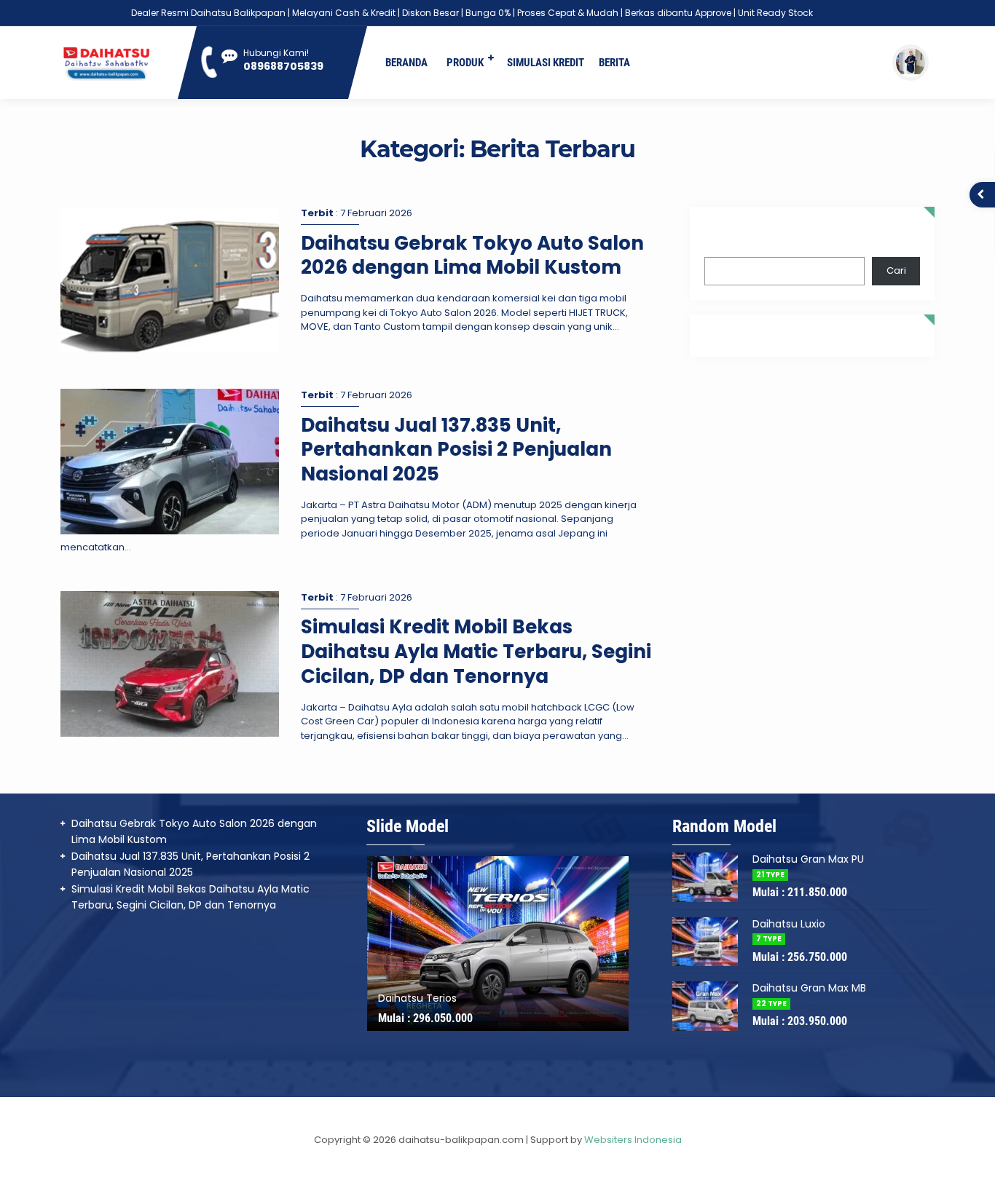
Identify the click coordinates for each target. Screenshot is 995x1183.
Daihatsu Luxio (788, 924)
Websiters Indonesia (633, 1140)
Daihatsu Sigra (414, 998)
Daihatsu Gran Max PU (808, 859)
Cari (714, 238)
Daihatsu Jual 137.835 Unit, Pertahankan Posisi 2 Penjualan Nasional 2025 (456, 450)
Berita (614, 62)
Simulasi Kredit (545, 62)
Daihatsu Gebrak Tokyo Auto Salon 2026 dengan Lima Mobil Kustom (472, 255)
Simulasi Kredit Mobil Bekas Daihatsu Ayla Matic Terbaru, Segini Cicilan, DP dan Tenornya (476, 651)
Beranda (406, 62)
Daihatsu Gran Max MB (809, 988)
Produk (465, 62)
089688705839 (283, 66)
